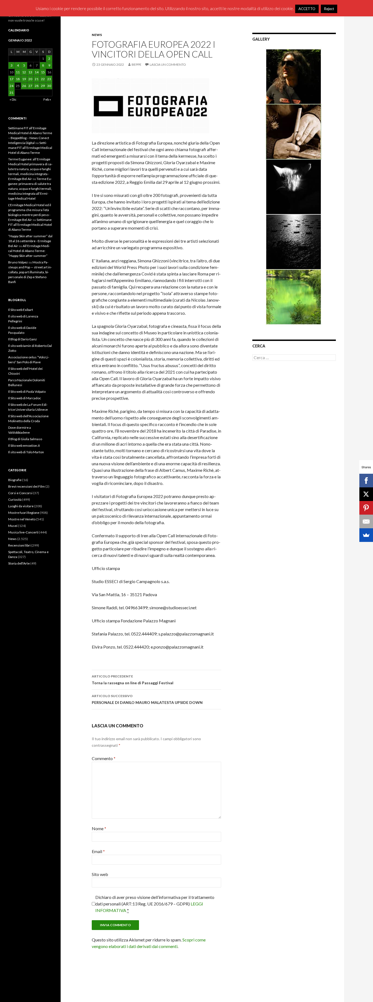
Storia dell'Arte (19, 563)
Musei (12, 526)
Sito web (100, 874)
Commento (104, 758)
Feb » (47, 99)
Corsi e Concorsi (20, 493)
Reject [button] (329, 9)
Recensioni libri (19, 545)
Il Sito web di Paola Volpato (27, 391)
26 (24, 86)
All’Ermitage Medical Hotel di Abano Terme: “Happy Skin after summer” (29, 251)
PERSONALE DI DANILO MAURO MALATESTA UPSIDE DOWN (147, 699)
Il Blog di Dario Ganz (22, 339)
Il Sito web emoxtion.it (24, 445)
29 (43, 86)
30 (49, 86)
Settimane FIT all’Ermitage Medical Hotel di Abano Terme (30, 148)
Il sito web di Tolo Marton (26, 452)
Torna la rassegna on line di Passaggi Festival (132, 679)
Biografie (15, 480)
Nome (99, 828)
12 (24, 72)
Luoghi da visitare (21, 506)
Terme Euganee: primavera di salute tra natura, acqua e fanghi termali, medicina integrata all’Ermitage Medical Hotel (30, 188)
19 (24, 79)
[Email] (366, 521)
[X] (366, 494)
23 (49, 79)
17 (11, 79)
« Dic (13, 99)
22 (43, 79)
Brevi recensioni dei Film (26, 486)
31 (11, 93)
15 (43, 72)
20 (30, 79)
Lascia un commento (168, 64)
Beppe (136, 64)
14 (37, 72)
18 (18, 79)
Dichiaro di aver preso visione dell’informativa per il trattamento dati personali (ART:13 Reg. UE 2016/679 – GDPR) (154, 904)
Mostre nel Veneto (21, 519)
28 (37, 86)
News (97, 35)
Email (98, 851)
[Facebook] (366, 480)
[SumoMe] (366, 535)
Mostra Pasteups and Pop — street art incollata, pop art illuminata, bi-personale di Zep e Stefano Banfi (30, 272)
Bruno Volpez (18, 262)
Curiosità (15, 499)
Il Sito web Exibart (20, 310)
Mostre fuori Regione (23, 513)
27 (30, 86)
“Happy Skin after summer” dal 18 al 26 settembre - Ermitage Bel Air (30, 241)
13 (30, 72)
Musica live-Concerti (23, 532)
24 (11, 86)
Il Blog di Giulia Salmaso (25, 439)
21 (37, 79)
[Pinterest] (366, 508)
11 (18, 72)
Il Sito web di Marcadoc (24, 398)
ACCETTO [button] (306, 9)
